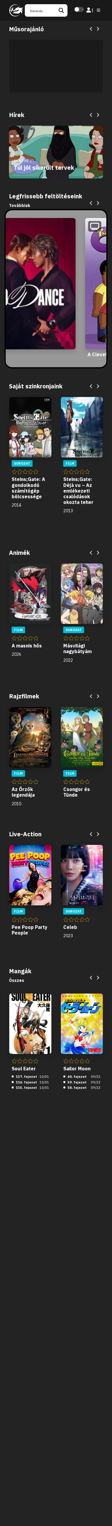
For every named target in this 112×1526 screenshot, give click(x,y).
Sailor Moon (76, 1069)
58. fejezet (77, 1088)
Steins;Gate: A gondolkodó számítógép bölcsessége (28, 487)
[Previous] (91, 29)
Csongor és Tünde (76, 792)
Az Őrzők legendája (23, 792)
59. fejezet (77, 1082)
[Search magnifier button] (61, 10)
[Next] (97, 29)
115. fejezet (26, 1088)
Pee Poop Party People (29, 930)
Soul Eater (24, 1069)
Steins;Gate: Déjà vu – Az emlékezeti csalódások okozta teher (78, 490)
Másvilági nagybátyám (77, 648)
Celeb (70, 927)
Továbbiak (19, 205)
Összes (16, 980)
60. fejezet (77, 1077)
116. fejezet (26, 1082)
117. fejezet (26, 1077)
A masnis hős (27, 646)
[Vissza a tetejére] (102, 1512)
